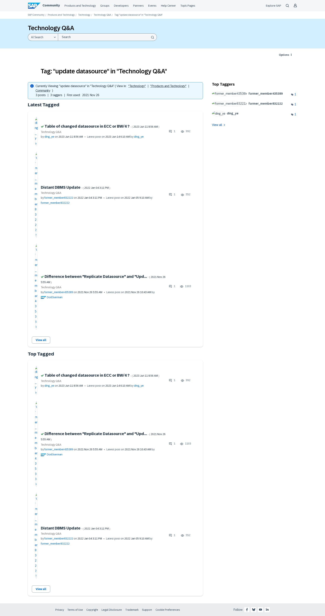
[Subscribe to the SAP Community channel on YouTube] (260, 609)
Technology (84, 15)
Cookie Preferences (168, 609)
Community (51, 5)
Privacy (59, 609)
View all (41, 340)
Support (147, 609)
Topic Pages (187, 5)
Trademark (132, 609)
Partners (138, 5)
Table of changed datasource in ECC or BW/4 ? (102, 126)
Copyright (92, 609)
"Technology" (137, 86)
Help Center (168, 5)
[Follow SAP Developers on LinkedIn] (267, 609)
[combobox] (107, 37)
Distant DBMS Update (75, 187)
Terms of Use (75, 609)
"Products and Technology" (168, 86)
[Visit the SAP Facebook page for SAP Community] (246, 609)
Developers (121, 5)
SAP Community (36, 15)
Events (152, 5)
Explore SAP (273, 5)
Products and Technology (80, 5)
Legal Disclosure (112, 609)
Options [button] (284, 54)
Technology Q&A (102, 15)
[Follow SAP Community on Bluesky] (253, 609)
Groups (104, 5)
